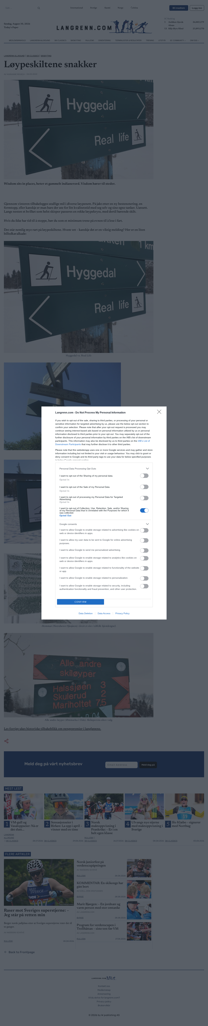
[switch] (144, 475)
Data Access (104, 613)
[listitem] (104, 468)
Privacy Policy (122, 613)
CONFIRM (81, 602)
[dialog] (104, 513)
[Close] (160, 413)
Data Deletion (86, 613)
